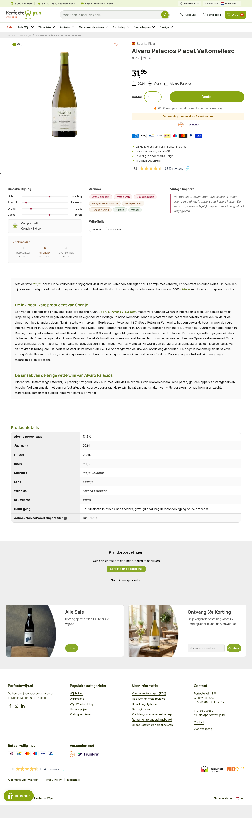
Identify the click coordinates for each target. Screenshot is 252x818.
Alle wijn (25, 35)
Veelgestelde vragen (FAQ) (149, 693)
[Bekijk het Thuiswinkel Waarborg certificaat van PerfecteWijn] (212, 769)
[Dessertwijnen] (154, 27)
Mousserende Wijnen (91, 27)
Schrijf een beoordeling (126, 569)
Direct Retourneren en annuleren (152, 725)
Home (11, 35)
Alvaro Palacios (181, 83)
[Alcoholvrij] (129, 27)
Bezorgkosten (141, 709)
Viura (157, 83)
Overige (164, 27)
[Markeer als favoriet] (115, 44)
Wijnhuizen (76, 693)
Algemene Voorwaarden (23, 779)
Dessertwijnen (142, 27)
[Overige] (172, 27)
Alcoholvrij (119, 27)
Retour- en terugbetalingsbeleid (152, 719)
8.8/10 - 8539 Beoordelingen (58, 3)
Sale (10, 27)
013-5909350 (205, 711)
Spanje (141, 43)
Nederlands (190, 3)
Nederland (220, 3)
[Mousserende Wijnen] (107, 27)
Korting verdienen (81, 714)
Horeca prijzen (79, 709)
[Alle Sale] (65, 631)
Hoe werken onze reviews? (149, 698)
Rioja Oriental (93, 473)
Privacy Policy (53, 779)
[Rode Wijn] (33, 27)
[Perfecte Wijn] (24, 15)
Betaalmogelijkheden (145, 704)
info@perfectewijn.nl (211, 715)
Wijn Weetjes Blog (81, 704)
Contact (199, 722)
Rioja (151, 43)
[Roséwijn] (73, 27)
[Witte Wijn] (54, 27)
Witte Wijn (44, 27)
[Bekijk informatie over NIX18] (235, 769)
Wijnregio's (77, 698)
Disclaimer (73, 779)
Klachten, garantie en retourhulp (152, 714)
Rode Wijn (23, 27)
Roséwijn (65, 27)
